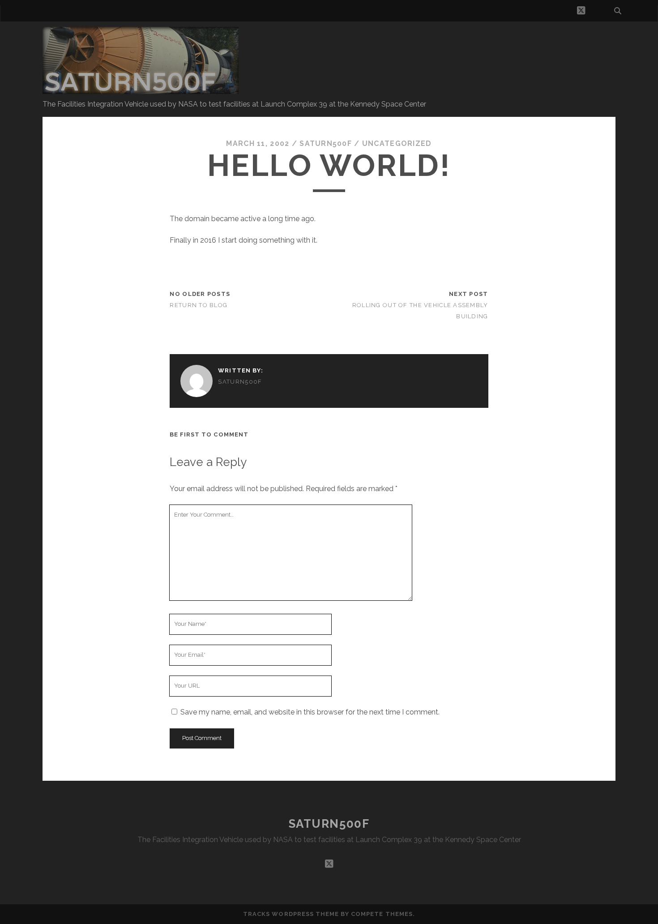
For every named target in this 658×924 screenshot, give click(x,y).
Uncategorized (397, 143)
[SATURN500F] (141, 90)
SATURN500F (329, 823)
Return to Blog (198, 305)
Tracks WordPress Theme (291, 914)
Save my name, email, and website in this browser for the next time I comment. (310, 712)
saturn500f (325, 143)
